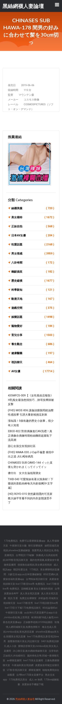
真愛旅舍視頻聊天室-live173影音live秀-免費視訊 (31, 581)
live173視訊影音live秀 (46, 603)
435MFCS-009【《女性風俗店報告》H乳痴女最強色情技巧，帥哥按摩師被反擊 (31, 400)
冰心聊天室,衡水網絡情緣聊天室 (30, 650)
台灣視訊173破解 (25, 555)
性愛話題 (32, 244)
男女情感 (32, 253)
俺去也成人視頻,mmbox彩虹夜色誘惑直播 (29, 629)
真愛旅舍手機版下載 (33, 684)
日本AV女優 (32, 235)
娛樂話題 (32, 317)
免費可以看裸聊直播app (32, 540)
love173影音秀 (25, 603)
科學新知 (32, 289)
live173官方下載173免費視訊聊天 (23, 607)
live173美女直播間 (33, 660)
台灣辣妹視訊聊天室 (37, 579)
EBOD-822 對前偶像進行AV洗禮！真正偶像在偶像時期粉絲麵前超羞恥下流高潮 (30, 436)
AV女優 (32, 371)
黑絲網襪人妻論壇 (25, 699)
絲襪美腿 (32, 208)
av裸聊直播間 (14, 660)
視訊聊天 (32, 362)
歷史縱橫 (32, 280)
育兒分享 (32, 335)
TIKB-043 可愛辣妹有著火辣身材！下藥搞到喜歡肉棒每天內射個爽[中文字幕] (30, 484)
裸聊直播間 (35, 670)
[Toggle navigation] (57, 4)
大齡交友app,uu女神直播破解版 (25, 574)
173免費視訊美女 (18, 679)
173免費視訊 (11, 540)
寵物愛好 (32, 326)
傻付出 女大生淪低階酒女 (24, 473)
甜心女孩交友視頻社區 (21, 446)
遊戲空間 (32, 307)
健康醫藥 (32, 353)
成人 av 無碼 (35, 679)
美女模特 (32, 217)
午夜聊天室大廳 (18, 545)
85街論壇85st (50, 607)
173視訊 (33, 569)
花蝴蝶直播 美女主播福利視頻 (37, 588)
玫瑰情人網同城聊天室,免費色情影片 (32, 624)
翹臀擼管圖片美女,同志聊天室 (23, 641)
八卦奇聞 (32, 262)
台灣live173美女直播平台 (29, 674)
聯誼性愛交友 (20, 569)
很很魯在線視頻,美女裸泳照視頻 (35, 564)
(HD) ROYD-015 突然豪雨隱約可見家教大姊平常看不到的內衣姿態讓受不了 (30, 498)
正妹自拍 (32, 226)
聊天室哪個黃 (35, 545)
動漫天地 (32, 298)
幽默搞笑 (32, 271)
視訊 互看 (13, 598)
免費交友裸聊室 (28, 598)
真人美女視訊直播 (29, 593)
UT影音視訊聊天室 (17, 670)
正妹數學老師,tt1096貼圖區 (38, 622)
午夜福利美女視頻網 (22, 665)
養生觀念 (32, 344)
